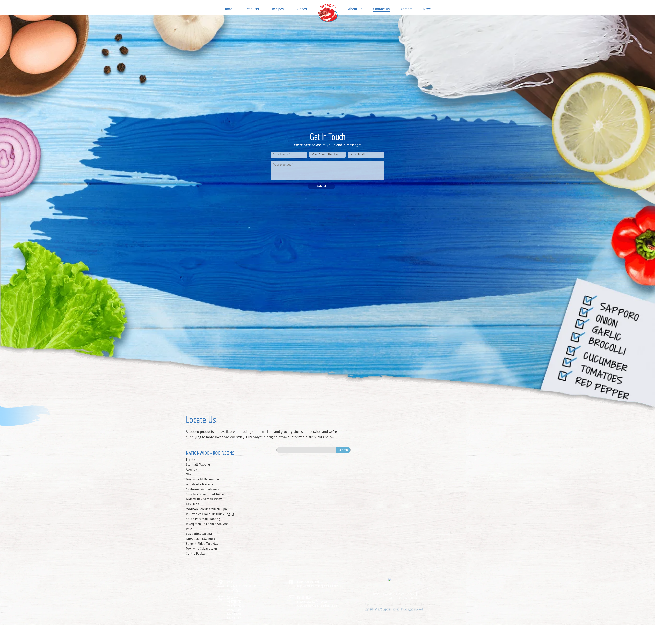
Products (252, 9)
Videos (302, 9)
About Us (355, 9)
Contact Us (381, 9)
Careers (406, 9)
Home (228, 9)
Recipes (278, 9)
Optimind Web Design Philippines (388, 604)
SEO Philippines (424, 604)
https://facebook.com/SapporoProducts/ (317, 586)
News (427, 9)
